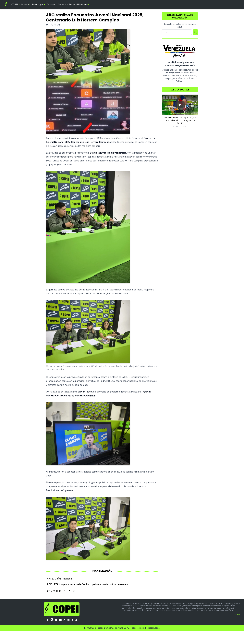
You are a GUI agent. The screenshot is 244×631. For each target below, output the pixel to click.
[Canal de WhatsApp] (52, 619)
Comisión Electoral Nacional (73, 4)
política (112, 584)
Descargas (37, 4)
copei (93, 584)
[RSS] (64, 619)
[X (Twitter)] (56, 619)
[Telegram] (76, 619)
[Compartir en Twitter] (69, 590)
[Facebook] (47, 619)
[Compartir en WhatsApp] (74, 590)
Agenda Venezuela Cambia (75, 584)
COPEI (14, 4)
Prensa (25, 4)
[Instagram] (68, 619)
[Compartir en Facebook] (65, 590)
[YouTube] (60, 619)
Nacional (67, 578)
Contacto (51, 4)
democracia (102, 584)
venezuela (122, 584)
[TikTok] (72, 619)
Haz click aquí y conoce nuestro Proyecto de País (180, 64)
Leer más (236, 614)
